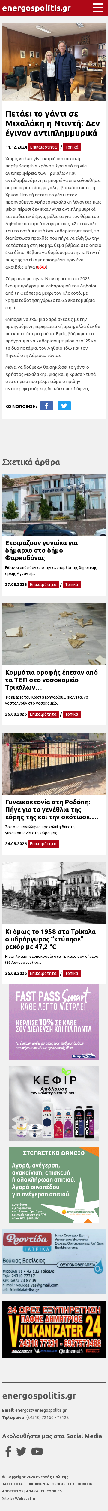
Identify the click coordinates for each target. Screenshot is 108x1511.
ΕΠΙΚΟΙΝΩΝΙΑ (38, 1484)
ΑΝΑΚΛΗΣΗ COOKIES (44, 1491)
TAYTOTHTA (13, 1484)
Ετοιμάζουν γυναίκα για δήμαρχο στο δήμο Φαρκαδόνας (41, 550)
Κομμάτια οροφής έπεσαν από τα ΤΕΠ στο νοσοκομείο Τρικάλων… (51, 679)
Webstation (26, 1498)
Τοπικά (72, 147)
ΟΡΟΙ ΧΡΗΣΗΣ (64, 1484)
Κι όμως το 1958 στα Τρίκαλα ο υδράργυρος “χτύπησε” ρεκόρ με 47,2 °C (50, 939)
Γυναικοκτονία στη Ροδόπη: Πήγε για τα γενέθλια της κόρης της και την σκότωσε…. (51, 809)
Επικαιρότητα (43, 147)
